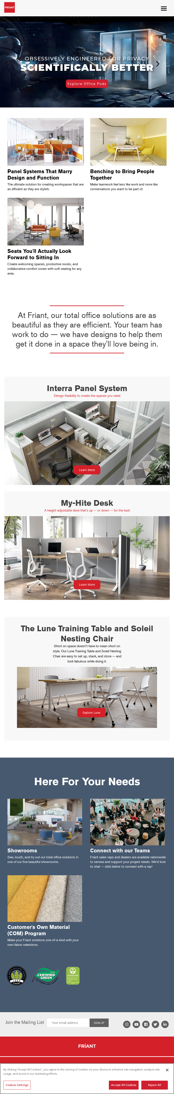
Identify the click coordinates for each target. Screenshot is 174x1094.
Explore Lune (91, 713)
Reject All (154, 1085)
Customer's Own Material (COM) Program (38, 930)
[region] (87, 1078)
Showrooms (22, 850)
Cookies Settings (17, 1085)
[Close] (167, 1070)
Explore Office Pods (87, 83)
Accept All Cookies (123, 1085)
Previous (10, 63)
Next (154, 63)
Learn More (87, 470)
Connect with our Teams (120, 850)
